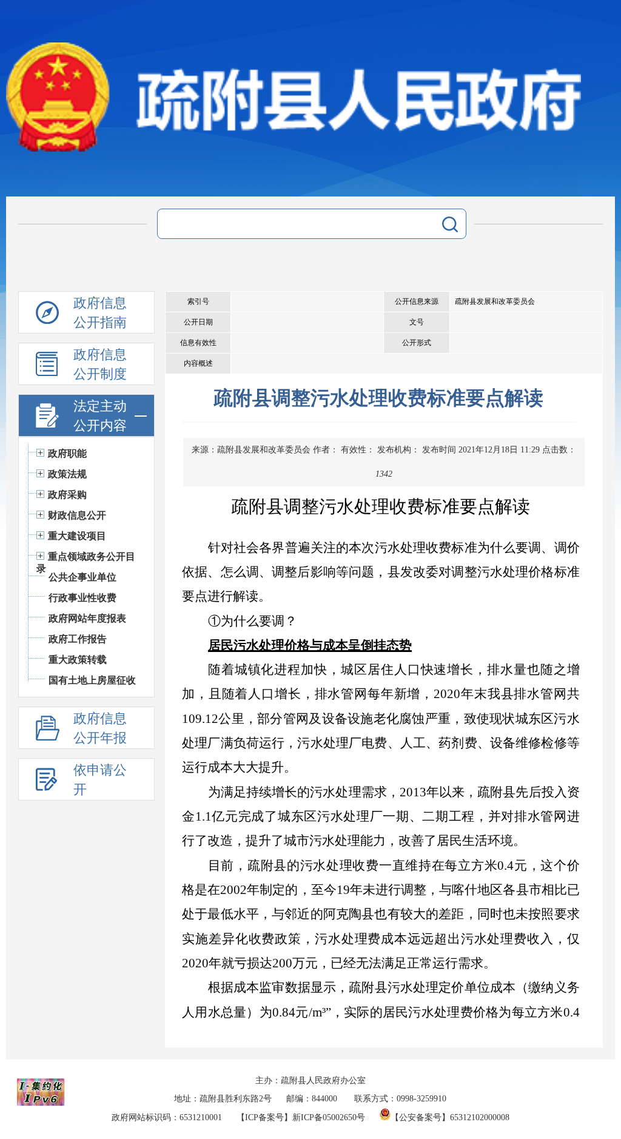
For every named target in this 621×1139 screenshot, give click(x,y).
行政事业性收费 (82, 598)
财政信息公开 (77, 515)
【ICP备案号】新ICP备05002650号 (301, 1117)
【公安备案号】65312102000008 (450, 1117)
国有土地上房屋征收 (92, 680)
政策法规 (67, 474)
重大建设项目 (77, 536)
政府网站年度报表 (87, 618)
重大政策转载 (78, 659)
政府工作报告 (78, 639)
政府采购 (67, 494)
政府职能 (67, 453)
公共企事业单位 (82, 577)
